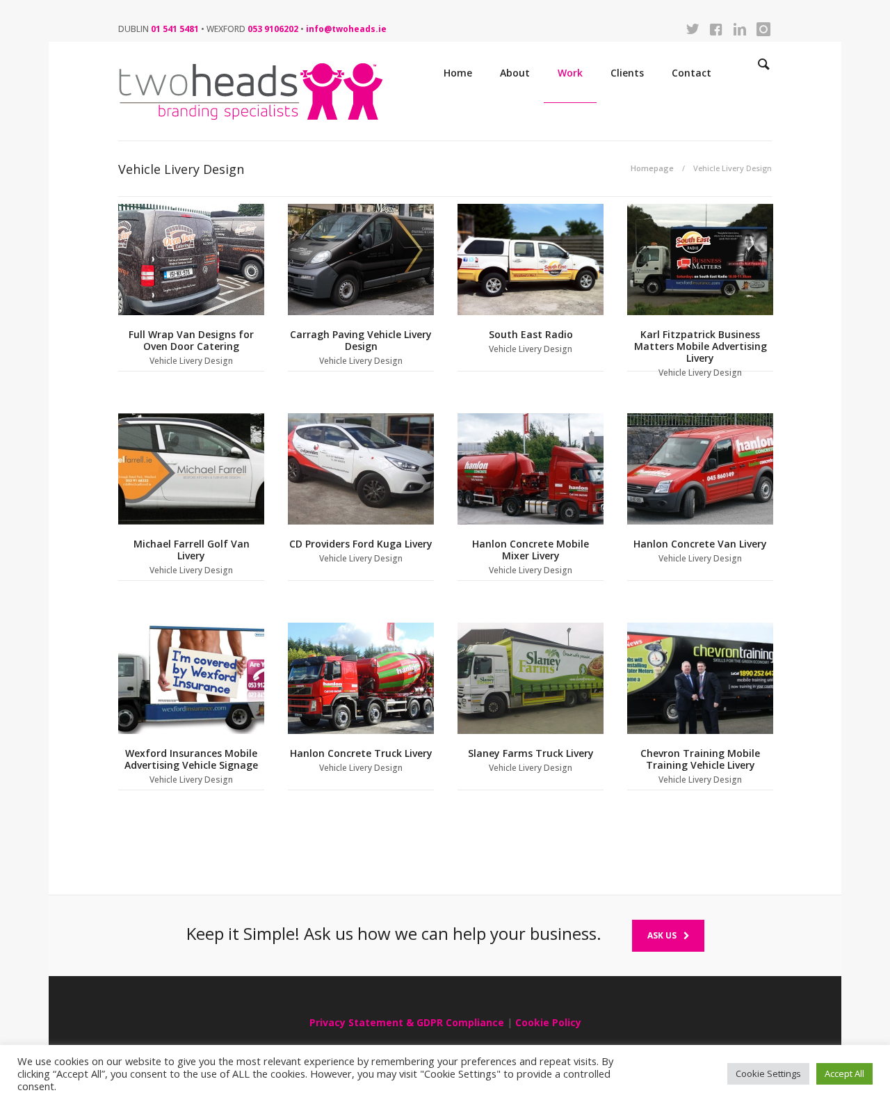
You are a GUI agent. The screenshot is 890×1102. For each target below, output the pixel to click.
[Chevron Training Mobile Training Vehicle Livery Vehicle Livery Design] (700, 678)
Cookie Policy (548, 1022)
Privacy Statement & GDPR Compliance (406, 1022)
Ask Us (662, 935)
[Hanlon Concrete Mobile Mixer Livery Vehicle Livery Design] (531, 469)
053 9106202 (273, 29)
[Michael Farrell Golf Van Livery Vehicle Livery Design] (191, 469)
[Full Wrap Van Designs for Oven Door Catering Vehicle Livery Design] (191, 259)
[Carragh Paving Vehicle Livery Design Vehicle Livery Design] (361, 259)
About (515, 72)
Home (458, 72)
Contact (691, 72)
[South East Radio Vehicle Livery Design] (531, 259)
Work (570, 72)
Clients (627, 72)
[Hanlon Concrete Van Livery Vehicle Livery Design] (700, 469)
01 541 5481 (175, 29)
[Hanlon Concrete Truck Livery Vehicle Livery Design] (361, 678)
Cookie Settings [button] (768, 1073)
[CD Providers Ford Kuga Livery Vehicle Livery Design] (361, 469)
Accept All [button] (844, 1073)
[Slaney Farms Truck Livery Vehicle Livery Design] (531, 678)
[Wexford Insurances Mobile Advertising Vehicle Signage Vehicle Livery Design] (191, 678)
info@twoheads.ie (346, 29)
